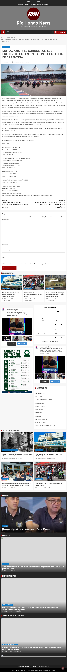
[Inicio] (3, 32)
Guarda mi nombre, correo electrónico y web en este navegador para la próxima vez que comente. (33, 264)
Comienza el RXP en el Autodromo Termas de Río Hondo (33, 294)
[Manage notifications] (63, 668)
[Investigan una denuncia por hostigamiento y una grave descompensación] (55, 282)
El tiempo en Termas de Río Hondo (50, 341)
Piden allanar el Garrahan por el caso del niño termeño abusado (10, 294)
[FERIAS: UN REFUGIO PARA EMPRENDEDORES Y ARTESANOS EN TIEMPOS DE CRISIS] (33, 515)
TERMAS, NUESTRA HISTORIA (45, 426)
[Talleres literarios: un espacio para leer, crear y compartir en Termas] (33, 554)
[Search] (52, 32)
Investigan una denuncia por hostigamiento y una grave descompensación (55, 294)
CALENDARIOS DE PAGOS (43, 400)
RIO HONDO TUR (41, 419)
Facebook (20, 4)
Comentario (6, 219)
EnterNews (42, 670)
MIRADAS (38, 413)
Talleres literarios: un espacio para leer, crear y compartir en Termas (27, 569)
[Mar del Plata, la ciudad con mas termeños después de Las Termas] (33, 635)
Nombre (5, 244)
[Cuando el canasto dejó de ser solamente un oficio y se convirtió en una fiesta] (17, 442)
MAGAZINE (39, 409)
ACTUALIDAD (6, 47)
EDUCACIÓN (39, 403)
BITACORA (39, 396)
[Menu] (7, 32)
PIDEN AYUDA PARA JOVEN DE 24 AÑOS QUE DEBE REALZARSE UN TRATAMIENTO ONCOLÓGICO (50, 203)
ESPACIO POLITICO (41, 406)
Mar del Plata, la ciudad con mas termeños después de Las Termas (26, 649)
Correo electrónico (42, 4)
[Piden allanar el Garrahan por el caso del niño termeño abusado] (11, 282)
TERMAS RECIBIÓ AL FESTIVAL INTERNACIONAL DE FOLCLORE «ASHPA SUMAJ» (15, 203)
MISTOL (38, 416)
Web (3, 257)
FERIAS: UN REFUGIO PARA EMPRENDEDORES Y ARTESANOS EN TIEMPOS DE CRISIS (32, 529)
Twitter (27, 4)
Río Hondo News (33, 23)
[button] (7, 32)
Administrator (7, 62)
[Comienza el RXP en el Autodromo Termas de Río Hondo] (33, 282)
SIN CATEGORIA (40, 422)
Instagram (33, 4)
